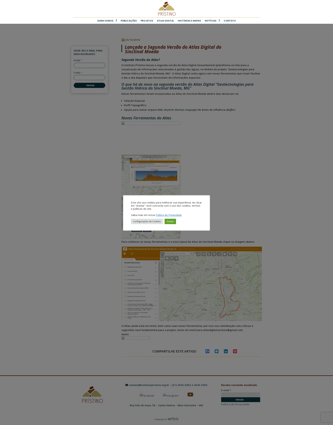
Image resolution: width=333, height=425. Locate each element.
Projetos (147, 20)
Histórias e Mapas (189, 20)
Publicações (129, 20)
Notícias (210, 20)
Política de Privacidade (169, 214)
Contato (230, 20)
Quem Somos (105, 20)
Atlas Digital (165, 20)
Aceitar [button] (170, 221)
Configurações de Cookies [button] (147, 221)
